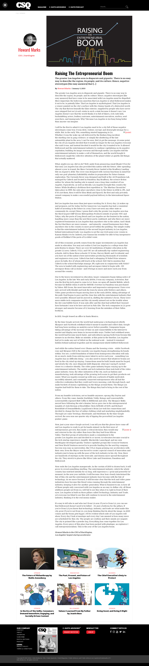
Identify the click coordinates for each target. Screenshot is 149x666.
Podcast (20, 641)
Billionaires (74, 608)
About (19, 632)
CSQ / (18, 13)
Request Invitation (71, 632)
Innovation (74, 573)
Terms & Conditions (24, 649)
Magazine (42, 7)
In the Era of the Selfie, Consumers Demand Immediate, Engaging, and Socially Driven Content (37, 613)
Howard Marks (29, 50)
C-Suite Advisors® (57, 7)
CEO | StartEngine (26, 55)
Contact (20, 630)
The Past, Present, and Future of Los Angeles (74, 576)
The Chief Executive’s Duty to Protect (112, 576)
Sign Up (91, 632)
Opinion (22, 13)
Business (112, 573)
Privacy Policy (22, 646)
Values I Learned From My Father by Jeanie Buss (74, 612)
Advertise (21, 634)
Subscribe (21, 637)
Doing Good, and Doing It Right (112, 610)
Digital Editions (23, 639)
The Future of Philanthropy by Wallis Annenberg (37, 576)
